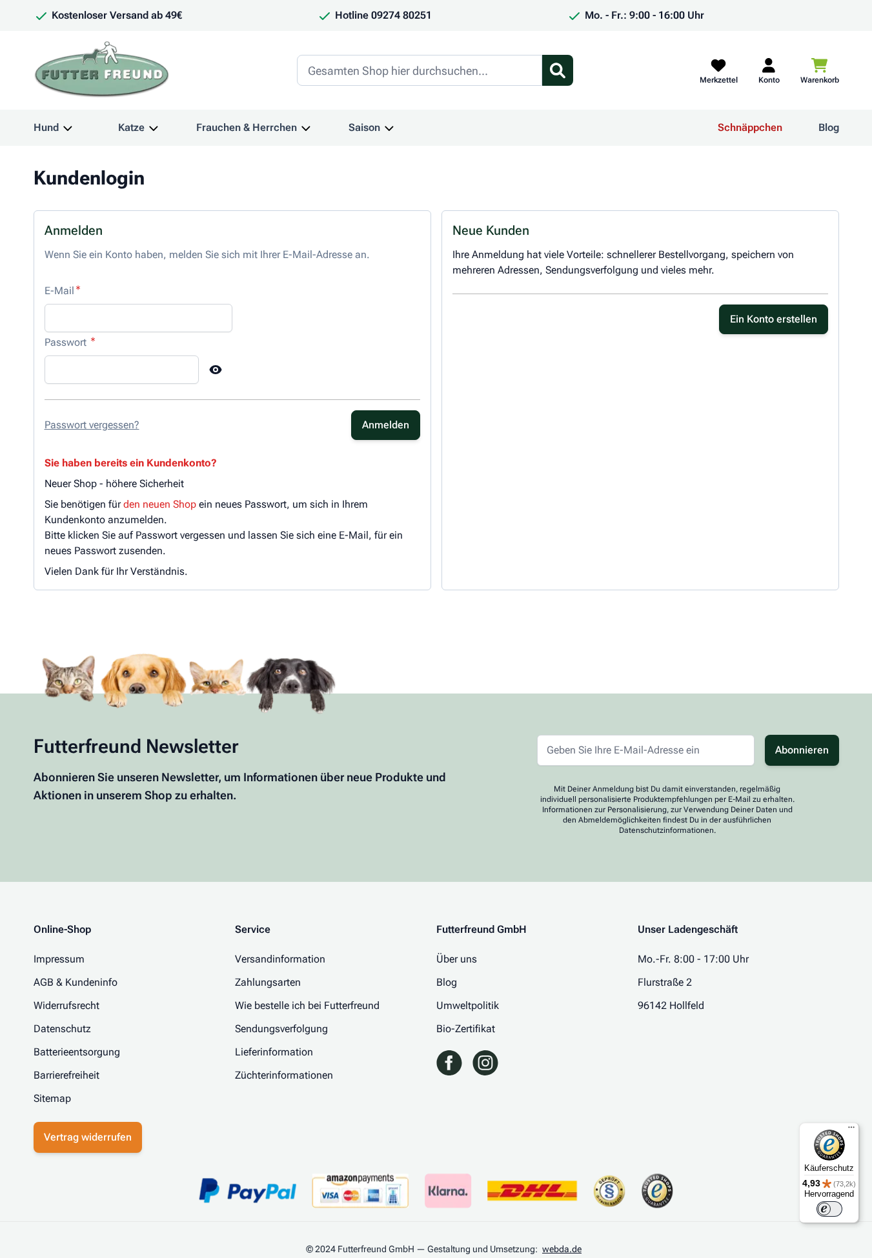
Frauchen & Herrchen (246, 127)
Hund (46, 127)
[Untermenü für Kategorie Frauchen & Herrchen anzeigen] (305, 127)
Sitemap (52, 1098)
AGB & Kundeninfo (75, 982)
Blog (828, 127)
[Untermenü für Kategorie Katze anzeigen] (153, 127)
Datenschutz (62, 1029)
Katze (131, 127)
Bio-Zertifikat (465, 1029)
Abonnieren (802, 750)
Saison (364, 127)
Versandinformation (280, 959)
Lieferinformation (274, 1052)
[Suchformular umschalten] (557, 70)
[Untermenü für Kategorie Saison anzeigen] (389, 127)
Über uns (456, 959)
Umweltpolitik (467, 1005)
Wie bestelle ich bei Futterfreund (307, 1005)
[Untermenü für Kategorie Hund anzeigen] (67, 127)
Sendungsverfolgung (281, 1029)
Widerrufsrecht (66, 1005)
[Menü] (851, 1130)
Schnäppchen (750, 127)
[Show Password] (215, 369)
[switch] (829, 1209)
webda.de (562, 1249)
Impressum (59, 959)
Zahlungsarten (268, 982)
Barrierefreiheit (66, 1075)
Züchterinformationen (284, 1075)
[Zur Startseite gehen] (102, 70)
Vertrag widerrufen (88, 1137)
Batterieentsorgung (77, 1052)
